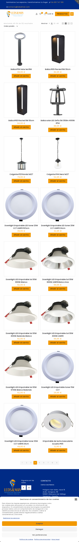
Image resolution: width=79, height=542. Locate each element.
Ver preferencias (39, 535)
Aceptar (39, 523)
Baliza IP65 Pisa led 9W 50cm (21, 120)
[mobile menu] (72, 14)
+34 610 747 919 (57, 2)
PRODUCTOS (62, 14)
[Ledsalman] (14, 14)
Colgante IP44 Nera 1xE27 (58, 174)
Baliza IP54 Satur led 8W (21, 69)
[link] (49, 23)
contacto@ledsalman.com (19, 7)
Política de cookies (26, 539)
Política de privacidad (42, 539)
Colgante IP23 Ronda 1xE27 (21, 174)
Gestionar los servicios (11, 518)
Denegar (39, 529)
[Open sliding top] (76, 2)
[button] (76, 499)
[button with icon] (23, 487)
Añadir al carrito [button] (21, 76)
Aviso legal (56, 539)
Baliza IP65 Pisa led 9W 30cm (57, 69)
